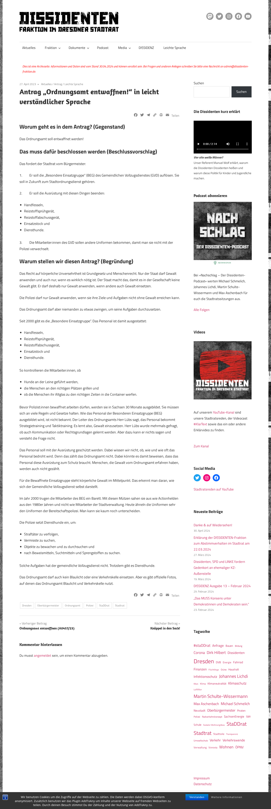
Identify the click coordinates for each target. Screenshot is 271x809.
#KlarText (200, 424)
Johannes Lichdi (233, 676)
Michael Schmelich (235, 704)
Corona (199, 652)
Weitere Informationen (226, 797)
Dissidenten (236, 652)
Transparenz (232, 734)
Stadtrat (120, 605)
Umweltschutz (201, 740)
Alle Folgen (201, 309)
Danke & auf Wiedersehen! (213, 525)
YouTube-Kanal (223, 412)
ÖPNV (239, 747)
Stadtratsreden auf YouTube (214, 489)
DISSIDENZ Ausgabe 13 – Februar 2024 (222, 586)
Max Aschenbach (206, 703)
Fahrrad (238, 662)
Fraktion (51, 47)
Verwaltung (200, 747)
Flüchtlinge (214, 669)
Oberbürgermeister (48, 605)
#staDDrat (202, 645)
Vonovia (213, 747)
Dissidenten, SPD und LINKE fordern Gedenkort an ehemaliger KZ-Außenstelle (219, 567)
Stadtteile (218, 734)
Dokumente (77, 47)
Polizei (89, 605)
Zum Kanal (201, 446)
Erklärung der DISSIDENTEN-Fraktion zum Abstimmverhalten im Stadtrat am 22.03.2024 (222, 543)
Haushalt (233, 669)
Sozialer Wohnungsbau (214, 724)
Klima (203, 684)
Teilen (175, 115)
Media (122, 47)
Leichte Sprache (174, 47)
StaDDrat (104, 605)
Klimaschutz (237, 683)
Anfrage (218, 645)
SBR (248, 717)
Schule (197, 725)
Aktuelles (29, 47)
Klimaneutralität (217, 684)
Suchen (199, 83)
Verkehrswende (234, 740)
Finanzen (200, 669)
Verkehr (215, 740)
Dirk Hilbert (216, 652)
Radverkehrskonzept (212, 717)
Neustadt (199, 710)
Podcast (103, 47)
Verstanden (196, 797)
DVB (218, 662)
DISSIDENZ (146, 47)
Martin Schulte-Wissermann (221, 696)
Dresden (27, 605)
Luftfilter (198, 689)
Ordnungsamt (72, 605)
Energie (227, 662)
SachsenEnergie (234, 716)
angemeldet (42, 655)
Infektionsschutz (205, 676)
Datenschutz (203, 784)
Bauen (229, 646)
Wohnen (226, 747)
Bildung (238, 646)
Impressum (202, 778)
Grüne (224, 669)
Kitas (196, 683)
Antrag (58, 84)
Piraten (241, 711)
